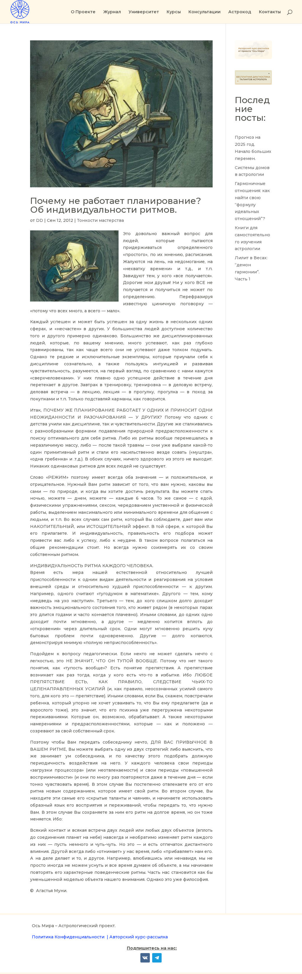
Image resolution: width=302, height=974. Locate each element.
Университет (144, 12)
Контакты (270, 12)
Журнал (112, 12)
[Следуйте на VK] (145, 958)
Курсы (174, 12)
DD (39, 220)
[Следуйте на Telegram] (157, 958)
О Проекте (83, 12)
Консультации (204, 12)
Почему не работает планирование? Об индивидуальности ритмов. (115, 205)
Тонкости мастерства (100, 220)
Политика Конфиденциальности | (70, 937)
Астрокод (239, 12)
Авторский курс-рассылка (138, 937)
